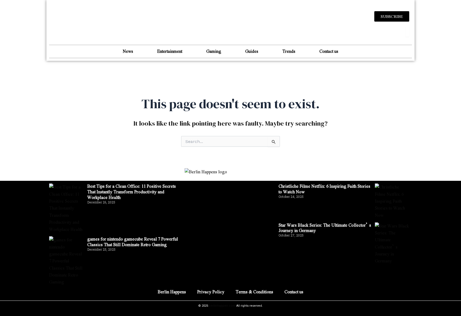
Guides (251, 51)
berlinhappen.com (222, 305)
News (128, 51)
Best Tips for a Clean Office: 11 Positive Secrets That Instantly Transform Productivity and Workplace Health (131, 191)
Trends (288, 51)
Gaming (213, 51)
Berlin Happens (172, 291)
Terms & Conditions (254, 291)
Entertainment (169, 51)
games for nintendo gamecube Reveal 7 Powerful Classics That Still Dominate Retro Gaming (132, 241)
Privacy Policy (210, 291)
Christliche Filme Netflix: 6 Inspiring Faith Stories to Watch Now (324, 188)
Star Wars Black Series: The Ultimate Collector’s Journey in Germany (325, 227)
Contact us (328, 51)
